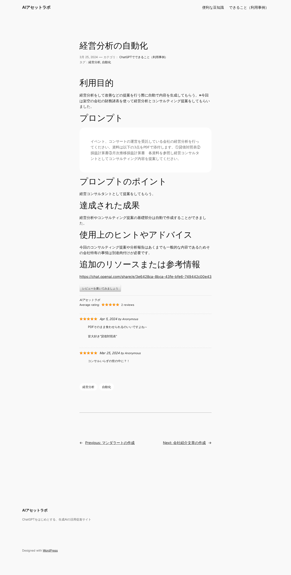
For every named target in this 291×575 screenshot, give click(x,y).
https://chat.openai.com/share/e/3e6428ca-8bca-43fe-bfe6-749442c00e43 (145, 277)
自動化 (106, 62)
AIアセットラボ (36, 7)
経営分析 (94, 62)
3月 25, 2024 (88, 57)
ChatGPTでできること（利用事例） (143, 57)
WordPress (50, 550)
